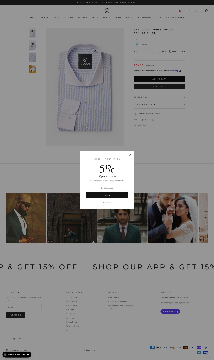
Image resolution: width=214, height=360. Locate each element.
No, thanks (107, 202)
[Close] (130, 155)
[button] (16, 355)
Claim (107, 195)
